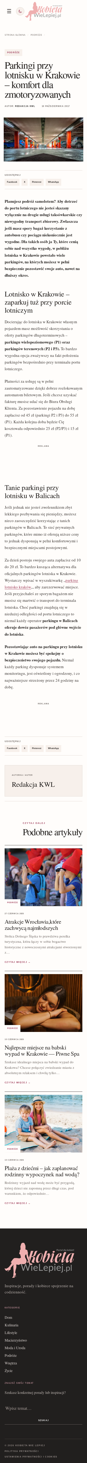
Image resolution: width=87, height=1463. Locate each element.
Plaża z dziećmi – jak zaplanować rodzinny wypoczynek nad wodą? (42, 1171)
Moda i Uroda (15, 1347)
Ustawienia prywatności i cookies (31, 1457)
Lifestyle (11, 1332)
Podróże (36, 35)
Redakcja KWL (25, 106)
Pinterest (36, 182)
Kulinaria (11, 1324)
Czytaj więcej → (18, 962)
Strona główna (15, 35)
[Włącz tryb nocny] (20, 11)
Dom (8, 1317)
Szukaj (43, 1420)
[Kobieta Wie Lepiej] (43, 11)
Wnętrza (11, 1362)
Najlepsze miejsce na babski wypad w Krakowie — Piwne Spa (42, 1050)
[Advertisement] (43, 460)
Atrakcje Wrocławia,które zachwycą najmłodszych (33, 924)
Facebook (12, 182)
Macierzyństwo (16, 1340)
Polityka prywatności (22, 1451)
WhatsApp (53, 182)
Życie (9, 1370)
